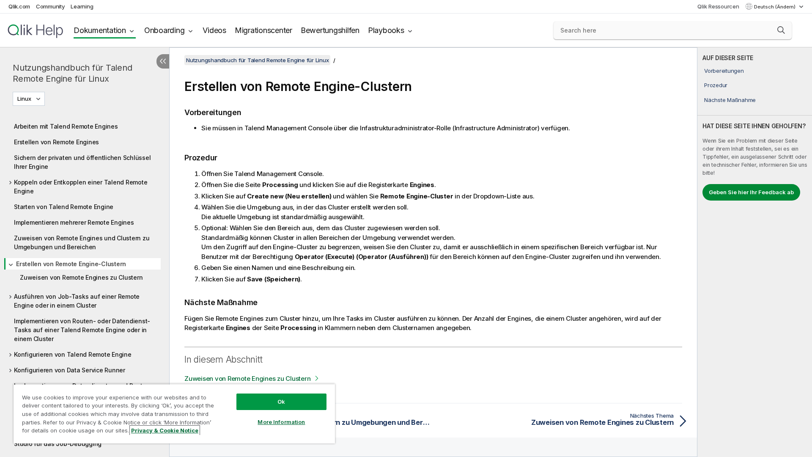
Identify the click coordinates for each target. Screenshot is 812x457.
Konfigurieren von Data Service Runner (69, 370)
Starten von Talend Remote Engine (63, 206)
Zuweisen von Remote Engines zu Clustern (81, 277)
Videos (214, 30)
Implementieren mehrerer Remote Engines (74, 222)
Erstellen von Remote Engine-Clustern (71, 263)
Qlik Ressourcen (718, 6)
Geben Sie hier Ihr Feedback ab (751, 192)
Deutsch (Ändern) (775, 7)
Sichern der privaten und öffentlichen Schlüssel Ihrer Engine (82, 162)
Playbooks (386, 30)
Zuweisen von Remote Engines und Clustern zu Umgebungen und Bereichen (81, 242)
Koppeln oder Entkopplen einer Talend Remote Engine (80, 187)
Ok (281, 401)
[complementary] (754, 252)
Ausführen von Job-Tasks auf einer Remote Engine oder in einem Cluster (77, 301)
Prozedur (715, 85)
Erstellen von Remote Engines (56, 142)
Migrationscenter (263, 30)
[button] (781, 30)
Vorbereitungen (724, 70)
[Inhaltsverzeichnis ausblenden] (162, 61)
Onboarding (164, 30)
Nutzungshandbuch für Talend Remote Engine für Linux (72, 73)
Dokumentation (100, 30)
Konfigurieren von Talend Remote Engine (73, 354)
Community (50, 6)
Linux (24, 98)
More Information (281, 421)
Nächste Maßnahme (730, 99)
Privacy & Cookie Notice (164, 430)
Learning (82, 6)
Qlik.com (19, 6)
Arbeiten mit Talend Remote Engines (66, 126)
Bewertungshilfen (330, 30)
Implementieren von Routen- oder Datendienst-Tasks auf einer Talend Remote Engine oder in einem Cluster (82, 329)
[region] (174, 413)
